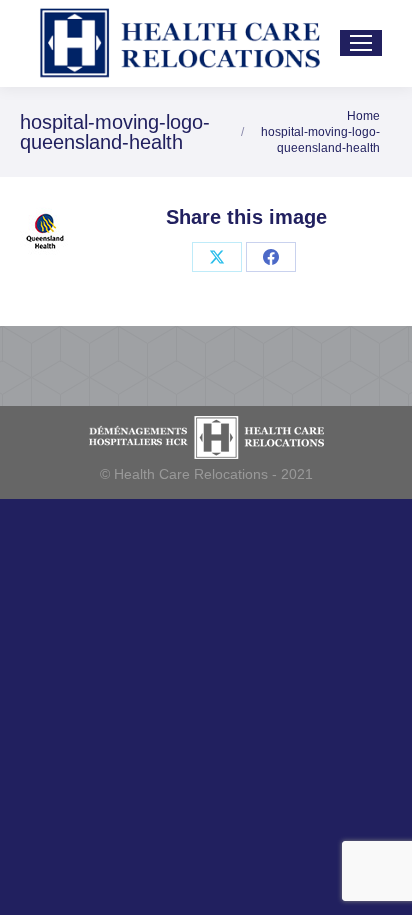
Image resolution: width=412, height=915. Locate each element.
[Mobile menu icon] (361, 43)
